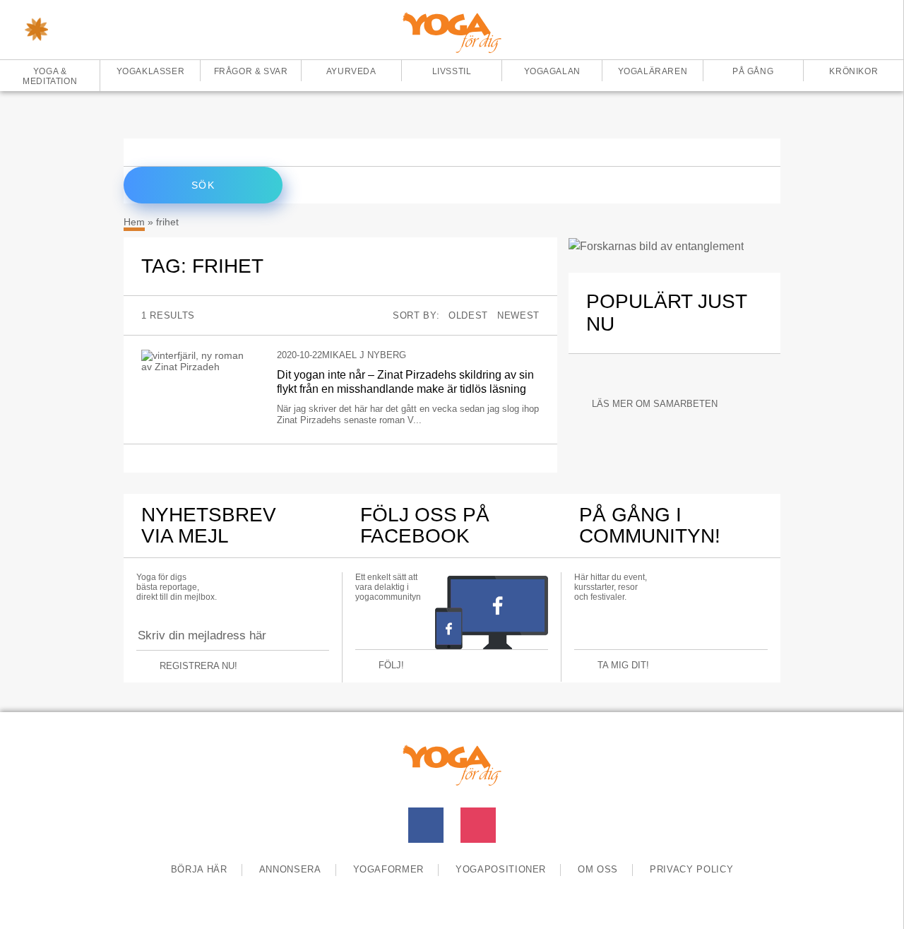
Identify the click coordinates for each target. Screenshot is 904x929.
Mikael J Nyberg (364, 355)
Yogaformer (388, 869)
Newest (518, 315)
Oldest (468, 315)
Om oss (598, 869)
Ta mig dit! (623, 665)
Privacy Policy (691, 869)
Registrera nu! (198, 666)
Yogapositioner (501, 869)
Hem (134, 221)
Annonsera (290, 869)
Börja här (199, 869)
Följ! (391, 665)
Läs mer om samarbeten (655, 403)
